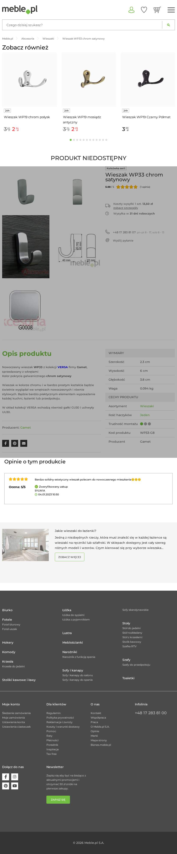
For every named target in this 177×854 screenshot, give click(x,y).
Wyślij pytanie (123, 240)
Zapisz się (58, 799)
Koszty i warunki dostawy (63, 726)
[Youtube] (14, 785)
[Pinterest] (5, 785)
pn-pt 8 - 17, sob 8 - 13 (138, 232)
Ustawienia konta (13, 722)
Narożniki (69, 652)
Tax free (51, 753)
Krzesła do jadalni (13, 666)
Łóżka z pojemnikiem (76, 619)
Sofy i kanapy (72, 670)
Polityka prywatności (60, 717)
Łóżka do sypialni (73, 615)
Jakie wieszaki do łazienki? (75, 531)
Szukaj (168, 25)
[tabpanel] (29, 93)
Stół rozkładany (132, 632)
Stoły (126, 623)
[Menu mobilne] (171, 10)
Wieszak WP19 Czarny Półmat (146, 117)
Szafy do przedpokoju (136, 664)
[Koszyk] (157, 9)
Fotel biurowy (11, 624)
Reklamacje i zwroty (59, 722)
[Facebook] (5, 776)
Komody (8, 652)
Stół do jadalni (131, 628)
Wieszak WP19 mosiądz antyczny (82, 119)
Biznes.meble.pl (101, 744)
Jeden (145, 415)
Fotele (7, 620)
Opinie (95, 731)
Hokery (7, 642)
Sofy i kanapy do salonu (77, 675)
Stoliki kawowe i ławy (19, 680)
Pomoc (51, 731)
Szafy (126, 660)
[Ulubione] (144, 9)
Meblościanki (72, 642)
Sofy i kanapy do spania (77, 679)
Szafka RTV (129, 646)
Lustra (67, 633)
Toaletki (128, 678)
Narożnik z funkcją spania (78, 656)
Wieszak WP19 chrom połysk (27, 117)
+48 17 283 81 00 (151, 713)
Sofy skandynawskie (135, 609)
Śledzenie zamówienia (16, 713)
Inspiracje (52, 749)
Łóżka (66, 610)
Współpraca (98, 717)
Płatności (52, 740)
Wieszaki (147, 406)
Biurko (7, 610)
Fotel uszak (9, 629)
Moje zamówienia (13, 717)
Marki (94, 735)
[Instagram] (14, 776)
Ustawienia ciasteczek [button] (16, 726)
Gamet (25, 427)
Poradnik (52, 744)
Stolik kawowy (131, 641)
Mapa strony (99, 740)
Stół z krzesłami (132, 637)
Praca (94, 722)
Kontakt (96, 713)
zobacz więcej (69, 557)
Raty (49, 735)
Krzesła (7, 661)
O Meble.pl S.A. (100, 726)
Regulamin (53, 713)
